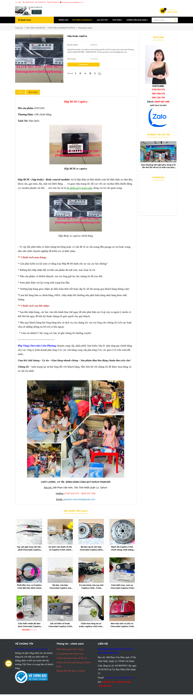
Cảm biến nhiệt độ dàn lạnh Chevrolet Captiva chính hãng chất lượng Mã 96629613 (29, 625)
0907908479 (53, 2)
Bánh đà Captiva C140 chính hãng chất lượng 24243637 (122, 548)
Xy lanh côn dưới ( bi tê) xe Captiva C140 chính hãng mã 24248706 (60, 548)
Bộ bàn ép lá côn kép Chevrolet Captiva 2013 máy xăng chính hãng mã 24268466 (91, 548)
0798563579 (41, 2)
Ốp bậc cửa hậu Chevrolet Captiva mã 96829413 (60, 586)
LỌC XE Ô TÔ (102, 20)
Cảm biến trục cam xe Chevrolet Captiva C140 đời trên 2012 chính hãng (122, 586)
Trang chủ (19, 28)
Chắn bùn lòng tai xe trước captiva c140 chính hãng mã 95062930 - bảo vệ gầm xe (91, 625)
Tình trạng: (71, 59)
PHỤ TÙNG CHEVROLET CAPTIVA (61, 28)
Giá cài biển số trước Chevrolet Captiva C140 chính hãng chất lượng (60, 625)
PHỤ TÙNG (117, 20)
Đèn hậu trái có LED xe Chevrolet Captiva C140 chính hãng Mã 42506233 (122, 625)
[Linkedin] (85, 73)
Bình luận (33, 92)
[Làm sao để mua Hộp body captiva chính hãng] (39, 58)
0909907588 (29, 2)
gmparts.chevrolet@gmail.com (72, 2)
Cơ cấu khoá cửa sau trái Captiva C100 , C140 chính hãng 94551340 (91, 586)
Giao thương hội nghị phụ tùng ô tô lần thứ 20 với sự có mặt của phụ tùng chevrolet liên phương (158, 166)
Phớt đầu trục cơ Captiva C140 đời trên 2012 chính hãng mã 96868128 (29, 586)
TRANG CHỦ (63, 20)
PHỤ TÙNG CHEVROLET (82, 20)
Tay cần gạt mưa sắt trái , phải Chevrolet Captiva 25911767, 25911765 (29, 548)
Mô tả (20, 92)
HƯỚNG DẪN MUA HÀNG (137, 20)
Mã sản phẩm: (73, 45)
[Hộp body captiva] (29, 10)
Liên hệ (84, 64)
